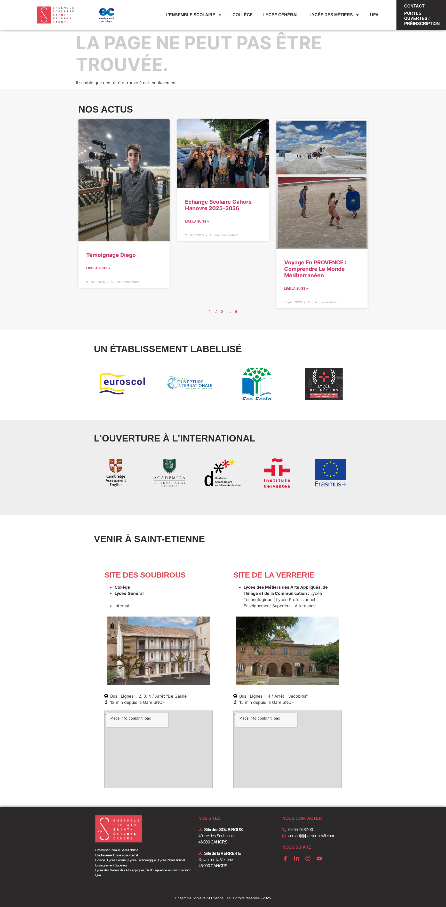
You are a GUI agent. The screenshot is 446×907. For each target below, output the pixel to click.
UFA (374, 15)
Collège (243, 15)
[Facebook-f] (285, 858)
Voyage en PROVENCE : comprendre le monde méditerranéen (315, 269)
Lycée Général (281, 15)
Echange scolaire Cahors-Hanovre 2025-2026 (219, 205)
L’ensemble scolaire (190, 15)
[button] (99, 383)
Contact (414, 6)
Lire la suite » (98, 268)
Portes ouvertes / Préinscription (422, 18)
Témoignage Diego (111, 255)
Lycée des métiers (331, 15)
